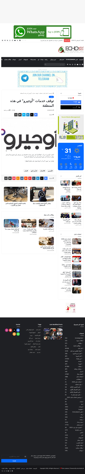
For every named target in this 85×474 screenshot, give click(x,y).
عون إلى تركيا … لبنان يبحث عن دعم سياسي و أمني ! (76, 221)
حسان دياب (38, 341)
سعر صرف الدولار (36, 343)
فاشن (81, 432)
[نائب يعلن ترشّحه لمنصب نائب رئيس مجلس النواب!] (76, 251)
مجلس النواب (33, 346)
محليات (40, 93)
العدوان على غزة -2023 (75, 427)
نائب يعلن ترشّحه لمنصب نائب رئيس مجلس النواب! (66, 250)
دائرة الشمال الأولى (75, 389)
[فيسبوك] (36, 114)
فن (38, 59)
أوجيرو (50, 171)
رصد (82, 414)
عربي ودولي (53, 59)
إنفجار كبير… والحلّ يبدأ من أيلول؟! (66, 265)
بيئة (82, 404)
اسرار (20, 59)
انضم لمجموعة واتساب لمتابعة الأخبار (42, 24)
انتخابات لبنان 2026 (77, 382)
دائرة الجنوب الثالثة (75, 387)
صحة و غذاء (33, 59)
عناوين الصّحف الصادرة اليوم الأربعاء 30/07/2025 (47, 247)
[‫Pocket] (14, 178)
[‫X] (32, 114)
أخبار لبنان (38, 329)
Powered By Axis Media (76, 468)
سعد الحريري (30, 341)
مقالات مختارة (7, 59)
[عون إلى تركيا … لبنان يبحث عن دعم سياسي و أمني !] (76, 215)
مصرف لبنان (37, 349)
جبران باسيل (37, 338)
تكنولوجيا (81, 409)
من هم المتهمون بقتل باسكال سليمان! (54, 40)
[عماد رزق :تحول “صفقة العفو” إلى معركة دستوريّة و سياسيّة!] (76, 198)
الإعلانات (18, 468)
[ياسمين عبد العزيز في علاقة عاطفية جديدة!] (47, 337)
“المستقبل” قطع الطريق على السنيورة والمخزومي (66, 273)
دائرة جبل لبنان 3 (75, 395)
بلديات (81, 401)
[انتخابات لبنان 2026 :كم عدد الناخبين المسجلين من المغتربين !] (76, 241)
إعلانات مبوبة (79, 340)
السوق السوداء (32, 332)
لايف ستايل (80, 440)
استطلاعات (79, 379)
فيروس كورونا (28, 343)
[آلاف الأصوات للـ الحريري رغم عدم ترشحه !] (76, 282)
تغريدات (81, 406)
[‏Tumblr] (34, 178)
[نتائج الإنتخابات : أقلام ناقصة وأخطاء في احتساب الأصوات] (76, 259)
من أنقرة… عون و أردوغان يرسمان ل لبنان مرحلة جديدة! (65, 204)
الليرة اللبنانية (37, 335)
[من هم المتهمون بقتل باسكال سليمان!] (65, 183)
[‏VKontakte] (22, 178)
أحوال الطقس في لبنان (76, 351)
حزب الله (31, 338)
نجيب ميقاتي (32, 352)
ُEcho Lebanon (65, 468)
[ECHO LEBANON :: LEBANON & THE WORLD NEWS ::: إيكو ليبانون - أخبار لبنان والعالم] (71, 50)
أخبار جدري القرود (77, 353)
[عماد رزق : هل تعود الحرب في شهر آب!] (53, 337)
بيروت (31, 335)
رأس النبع (33, 171)
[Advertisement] (42, 11)
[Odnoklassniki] (18, 178)
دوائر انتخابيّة (78, 384)
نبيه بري (38, 352)
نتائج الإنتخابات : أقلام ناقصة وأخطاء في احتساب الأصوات (66, 258)
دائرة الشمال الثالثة (75, 392)
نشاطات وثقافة (78, 369)
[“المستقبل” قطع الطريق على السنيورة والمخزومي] (76, 274)
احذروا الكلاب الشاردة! (48, 229)
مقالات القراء (79, 445)
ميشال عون (30, 349)
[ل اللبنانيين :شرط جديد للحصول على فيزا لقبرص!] (47, 330)
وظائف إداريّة (76, 346)
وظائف (80, 343)
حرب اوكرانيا (78, 430)
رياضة (46, 59)
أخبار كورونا (79, 356)
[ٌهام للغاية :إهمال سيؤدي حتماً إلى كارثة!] (11, 223)
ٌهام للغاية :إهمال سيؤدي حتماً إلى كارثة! (12, 229)
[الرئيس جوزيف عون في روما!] (76, 183)
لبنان (25, 171)
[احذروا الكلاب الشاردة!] (46, 223)
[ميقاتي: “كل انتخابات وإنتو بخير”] (76, 290)
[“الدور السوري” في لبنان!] (65, 215)
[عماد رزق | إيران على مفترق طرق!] (47, 333)
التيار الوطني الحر (30, 329)
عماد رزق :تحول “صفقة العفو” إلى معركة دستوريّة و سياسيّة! (77, 205)
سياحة (41, 59)
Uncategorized (79, 338)
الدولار (39, 332)
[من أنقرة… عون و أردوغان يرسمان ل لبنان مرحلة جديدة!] (65, 198)
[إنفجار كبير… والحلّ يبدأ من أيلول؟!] (76, 267)
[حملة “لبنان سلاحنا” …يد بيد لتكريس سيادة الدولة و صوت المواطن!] (28, 223)
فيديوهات (25, 59)
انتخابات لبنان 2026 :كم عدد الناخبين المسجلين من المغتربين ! (66, 241)
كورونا (80, 364)
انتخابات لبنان (79, 376)
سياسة (80, 361)
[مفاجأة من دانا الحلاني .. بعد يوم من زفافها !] (53, 333)
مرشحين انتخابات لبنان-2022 (74, 397)
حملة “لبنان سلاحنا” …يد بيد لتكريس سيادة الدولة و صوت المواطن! (29, 230)
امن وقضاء (79, 358)
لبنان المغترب (79, 442)
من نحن (23, 468)
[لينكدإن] (28, 114)
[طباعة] (16, 114)
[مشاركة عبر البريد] (20, 114)
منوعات (14, 59)
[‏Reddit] (26, 178)
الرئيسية (81, 59)
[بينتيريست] (30, 178)
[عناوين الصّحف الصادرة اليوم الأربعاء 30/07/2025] (46, 241)
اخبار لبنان (61, 59)
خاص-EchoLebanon (72, 59)
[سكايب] (24, 114)
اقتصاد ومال (80, 374)
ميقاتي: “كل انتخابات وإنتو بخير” (66, 289)
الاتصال (42, 171)
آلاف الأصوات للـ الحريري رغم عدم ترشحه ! (66, 281)
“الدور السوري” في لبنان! (66, 220)
